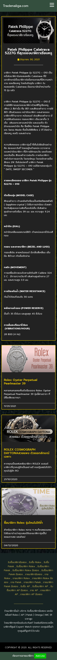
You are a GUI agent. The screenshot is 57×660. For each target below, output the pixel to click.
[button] (52, 5)
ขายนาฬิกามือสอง (33, 574)
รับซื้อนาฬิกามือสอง (17, 562)
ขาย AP (34, 590)
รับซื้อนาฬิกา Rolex (25, 566)
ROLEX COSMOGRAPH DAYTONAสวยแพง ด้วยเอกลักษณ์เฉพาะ (26, 453)
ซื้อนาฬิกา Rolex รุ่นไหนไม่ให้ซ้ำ (23, 522)
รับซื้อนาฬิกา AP (40, 586)
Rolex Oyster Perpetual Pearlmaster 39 (20, 382)
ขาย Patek (16, 582)
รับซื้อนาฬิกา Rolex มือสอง (25, 570)
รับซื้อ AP (25, 586)
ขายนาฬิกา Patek (32, 582)
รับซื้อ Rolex (35, 562)
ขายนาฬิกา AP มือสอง (31, 594)
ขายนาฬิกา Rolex (21, 578)
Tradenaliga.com (15, 5)
